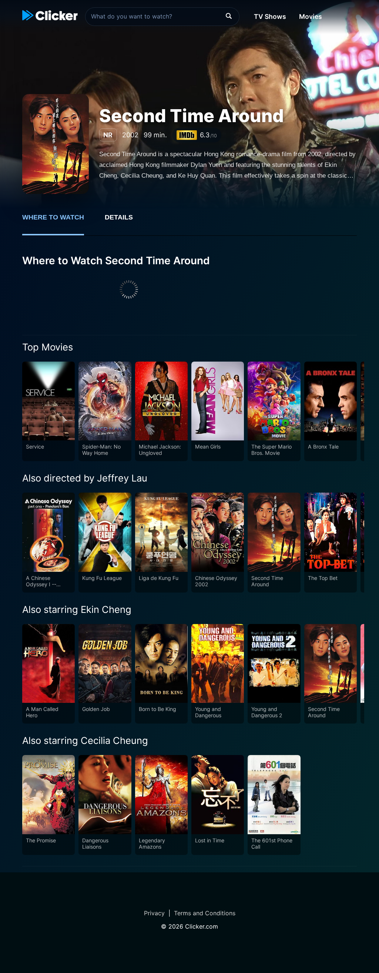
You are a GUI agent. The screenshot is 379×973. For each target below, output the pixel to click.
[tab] (58, 221)
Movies (310, 16)
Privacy (154, 913)
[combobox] (162, 16)
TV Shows (270, 16)
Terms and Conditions (204, 913)
